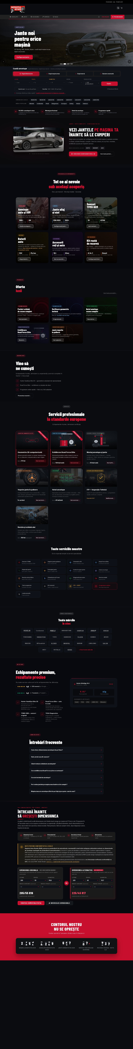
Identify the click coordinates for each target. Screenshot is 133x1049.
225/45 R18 (87, 100)
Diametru (51, 877)
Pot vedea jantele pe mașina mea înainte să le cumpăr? (49, 784)
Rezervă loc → (91, 319)
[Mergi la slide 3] (68, 64)
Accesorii (36, 17)
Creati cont (119, 2)
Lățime (22, 877)
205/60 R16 (60, 100)
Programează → (57, 319)
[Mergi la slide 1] (61, 64)
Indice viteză (48, 883)
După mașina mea (54, 73)
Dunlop (71, 103)
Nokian (78, 103)
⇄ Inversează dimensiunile (59, 903)
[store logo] (17, 9)
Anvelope (15, 17)
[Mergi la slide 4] (71, 64)
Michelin (31, 103)
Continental (40, 103)
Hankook (85, 103)
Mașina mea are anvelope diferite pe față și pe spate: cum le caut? (53, 791)
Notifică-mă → (110, 498)
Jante (25, 17)
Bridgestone (55, 103)
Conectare (109, 2)
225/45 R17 (78, 100)
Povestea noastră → (24, 395)
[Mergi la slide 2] (64, 64)
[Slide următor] (130, 62)
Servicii (47, 17)
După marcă (81, 73)
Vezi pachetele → (22, 57)
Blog (56, 17)
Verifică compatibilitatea (31, 903)
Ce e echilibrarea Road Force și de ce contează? (47, 770)
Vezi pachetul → (23, 319)
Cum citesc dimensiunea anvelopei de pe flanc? (47, 750)
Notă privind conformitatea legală (39, 846)
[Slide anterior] (3, 62)
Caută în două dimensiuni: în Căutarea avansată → (51, 93)
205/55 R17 (69, 100)
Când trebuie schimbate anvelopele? (43, 764)
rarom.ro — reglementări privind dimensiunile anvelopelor (62, 861)
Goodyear (64, 103)
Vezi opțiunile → (57, 340)
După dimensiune (26, 73)
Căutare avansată (108, 73)
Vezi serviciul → (40, 461)
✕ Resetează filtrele (112, 89)
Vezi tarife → (110, 462)
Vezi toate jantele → (106, 154)
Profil (36, 877)
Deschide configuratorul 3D (84, 154)
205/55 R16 (51, 100)
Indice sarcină (28, 883)
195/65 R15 (42, 100)
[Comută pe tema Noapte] (99, 17)
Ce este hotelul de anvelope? (41, 777)
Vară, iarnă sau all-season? (40, 757)
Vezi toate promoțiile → (110, 293)
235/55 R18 (96, 100)
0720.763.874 (105, 17)
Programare (118, 17)
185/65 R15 (34, 100)
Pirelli (47, 103)
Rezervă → (22, 340)
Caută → (109, 83)
